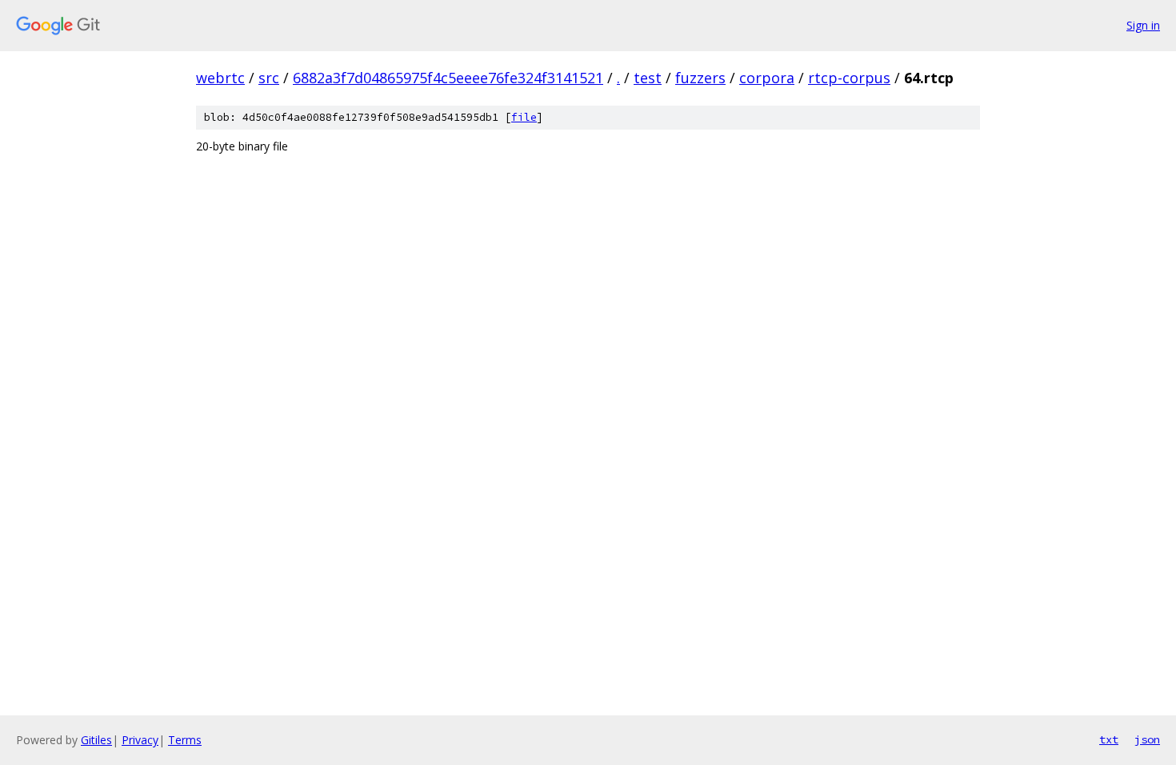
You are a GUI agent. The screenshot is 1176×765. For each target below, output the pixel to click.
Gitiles (96, 739)
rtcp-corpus (849, 77)
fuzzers (700, 77)
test (648, 77)
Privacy (140, 739)
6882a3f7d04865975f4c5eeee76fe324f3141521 (448, 77)
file (524, 117)
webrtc (220, 77)
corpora (766, 77)
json (1147, 739)
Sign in (1143, 25)
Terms (185, 739)
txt (1108, 739)
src (268, 77)
